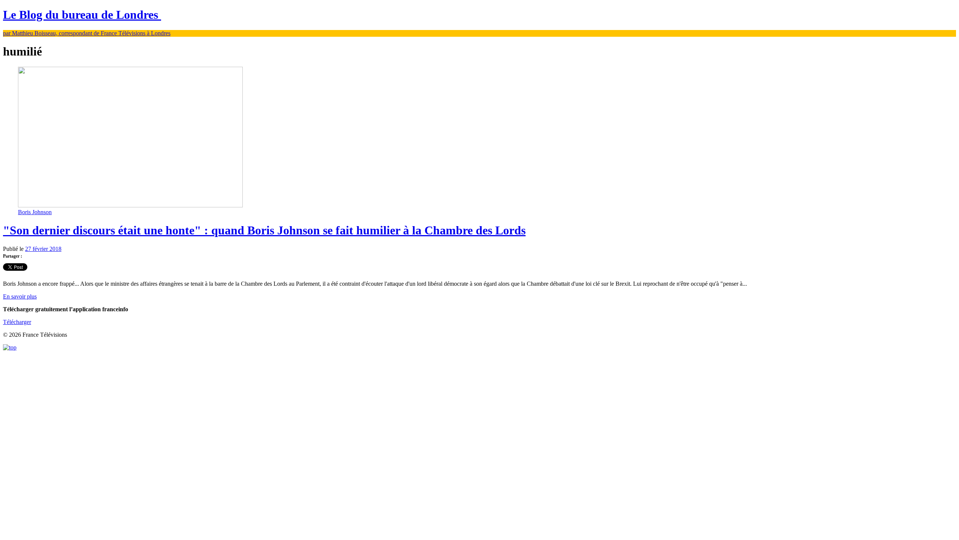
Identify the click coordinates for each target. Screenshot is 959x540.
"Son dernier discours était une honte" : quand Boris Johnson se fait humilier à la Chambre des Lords (264, 230)
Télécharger (17, 322)
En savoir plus (20, 296)
